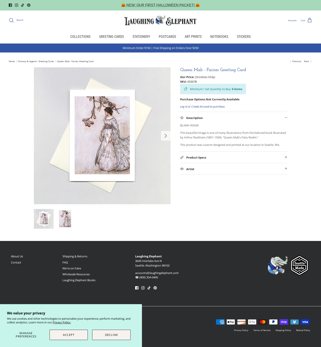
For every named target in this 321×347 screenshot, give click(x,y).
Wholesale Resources (76, 274)
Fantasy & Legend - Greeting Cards (36, 61)
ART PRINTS (193, 37)
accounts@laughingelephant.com (157, 273)
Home (12, 61)
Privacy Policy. (62, 322)
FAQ (65, 262)
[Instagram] (16, 5)
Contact (16, 262)
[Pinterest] (28, 5)
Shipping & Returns (74, 256)
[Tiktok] (22, 5)
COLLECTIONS (80, 37)
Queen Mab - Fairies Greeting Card (75, 61)
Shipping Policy (283, 330)
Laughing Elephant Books (78, 280)
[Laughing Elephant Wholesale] (160, 20)
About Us (17, 256)
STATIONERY (141, 37)
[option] (102, 135)
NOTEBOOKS (219, 37)
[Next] (166, 136)
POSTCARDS (167, 37)
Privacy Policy (241, 330)
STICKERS (244, 37)
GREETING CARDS (111, 37)
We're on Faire (71, 268)
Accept (68, 335)
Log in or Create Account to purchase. (202, 106)
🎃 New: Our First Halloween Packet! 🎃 (160, 5)
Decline (111, 335)
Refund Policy (303, 330)
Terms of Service (262, 330)
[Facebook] (10, 5)
